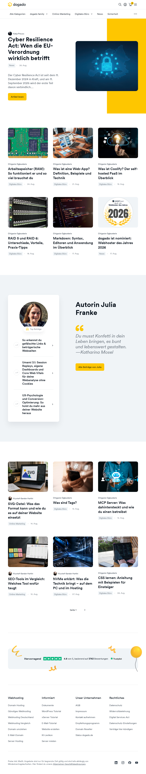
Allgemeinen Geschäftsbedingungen (69, 764)
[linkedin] (116, 762)
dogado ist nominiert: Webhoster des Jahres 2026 (115, 243)
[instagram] (122, 762)
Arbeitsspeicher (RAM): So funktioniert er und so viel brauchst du (27, 173)
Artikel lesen (17, 96)
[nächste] (85, 610)
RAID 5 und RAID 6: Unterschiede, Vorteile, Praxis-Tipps (25, 243)
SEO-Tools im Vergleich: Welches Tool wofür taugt (26, 583)
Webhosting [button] (16, 698)
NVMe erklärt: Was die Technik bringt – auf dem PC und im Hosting (72, 583)
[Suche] (120, 4)
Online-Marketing (61, 13)
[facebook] (129, 762)
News (100, 13)
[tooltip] (125, 4)
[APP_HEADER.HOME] (17, 4)
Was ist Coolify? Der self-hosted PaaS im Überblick (118, 173)
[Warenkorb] (130, 4)
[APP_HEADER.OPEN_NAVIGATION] (135, 4)
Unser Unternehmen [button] (88, 698)
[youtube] (136, 762)
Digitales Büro (82, 13)
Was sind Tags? (65, 502)
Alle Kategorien (17, 13)
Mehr (135, 13)
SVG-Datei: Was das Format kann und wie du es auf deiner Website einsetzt (27, 511)
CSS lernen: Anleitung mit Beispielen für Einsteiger (115, 582)
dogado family (37, 13)
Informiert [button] (48, 698)
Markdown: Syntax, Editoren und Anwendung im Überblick (73, 243)
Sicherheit (113, 13)
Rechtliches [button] (116, 698)
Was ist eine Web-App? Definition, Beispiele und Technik (72, 173)
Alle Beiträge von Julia (89, 367)
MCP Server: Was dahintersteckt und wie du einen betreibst (116, 507)
